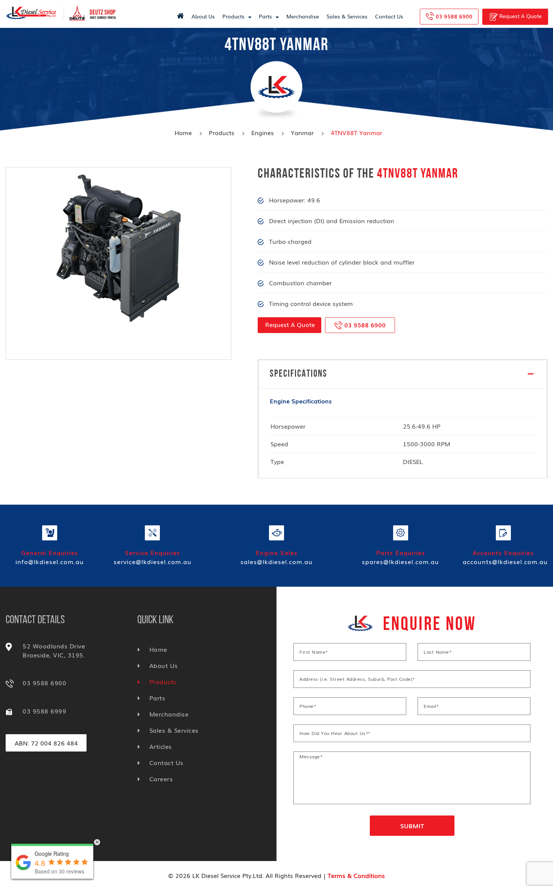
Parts (265, 16)
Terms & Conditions (356, 875)
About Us (203, 16)
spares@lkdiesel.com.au (400, 561)
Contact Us (389, 16)
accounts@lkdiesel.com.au (505, 561)
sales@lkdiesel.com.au (276, 561)
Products (233, 16)
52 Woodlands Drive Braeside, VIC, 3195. (54, 650)
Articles (160, 746)
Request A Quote (520, 16)
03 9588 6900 (454, 16)
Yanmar (302, 132)
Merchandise (302, 16)
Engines (262, 132)
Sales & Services (347, 16)
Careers (161, 778)
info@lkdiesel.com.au (49, 561)
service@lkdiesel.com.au (152, 561)
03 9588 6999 (44, 710)
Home (183, 132)
